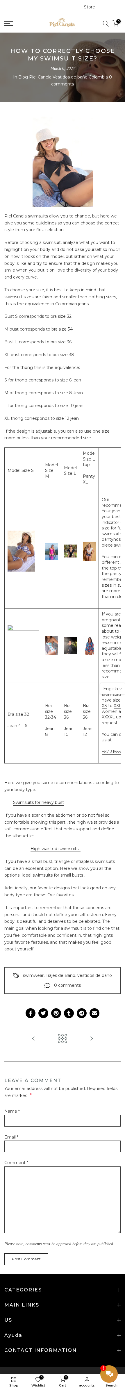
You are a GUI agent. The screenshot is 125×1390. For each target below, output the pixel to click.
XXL (118, 705)
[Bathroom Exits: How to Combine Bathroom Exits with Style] (33, 1039)
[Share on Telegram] (82, 1013)
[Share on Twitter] (43, 1013)
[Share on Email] (94, 1013)
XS (104, 705)
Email (11, 1137)
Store (89, 7)
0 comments (67, 985)
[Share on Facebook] (30, 1013)
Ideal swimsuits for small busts (52, 875)
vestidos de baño (94, 975)
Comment (16, 1162)
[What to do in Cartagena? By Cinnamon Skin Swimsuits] (91, 1039)
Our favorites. (60, 894)
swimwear (33, 975)
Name (12, 1111)
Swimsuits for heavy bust (38, 802)
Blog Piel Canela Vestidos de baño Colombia (63, 77)
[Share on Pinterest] (56, 1013)
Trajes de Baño (60, 975)
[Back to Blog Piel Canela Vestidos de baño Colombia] (62, 1039)
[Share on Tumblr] (69, 1013)
